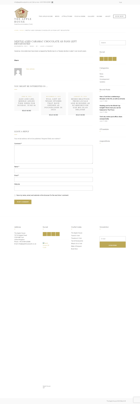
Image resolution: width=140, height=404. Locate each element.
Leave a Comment (46, 46)
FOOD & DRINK (80, 16)
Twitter (112, 2)
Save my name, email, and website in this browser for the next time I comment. (42, 195)
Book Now (119, 16)
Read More (26, 111)
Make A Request (76, 246)
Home (16, 30)
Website (17, 184)
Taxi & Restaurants (77, 241)
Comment (18, 143)
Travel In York (75, 235)
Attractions (67, 16)
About (107, 16)
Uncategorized (104, 79)
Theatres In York (76, 238)
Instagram (114, 2)
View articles (30, 69)
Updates (102, 82)
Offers (102, 76)
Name (16, 167)
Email (16, 175)
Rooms (99, 16)
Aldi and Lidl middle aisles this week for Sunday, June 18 (27, 102)
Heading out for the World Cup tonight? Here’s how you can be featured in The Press (110, 108)
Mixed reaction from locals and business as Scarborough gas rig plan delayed (80, 104)
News (57, 16)
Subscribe (113, 245)
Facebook (109, 2)
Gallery (91, 16)
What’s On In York (76, 243)
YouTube (116, 2)
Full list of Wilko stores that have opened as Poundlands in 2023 (53, 104)
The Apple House (23, 20)
